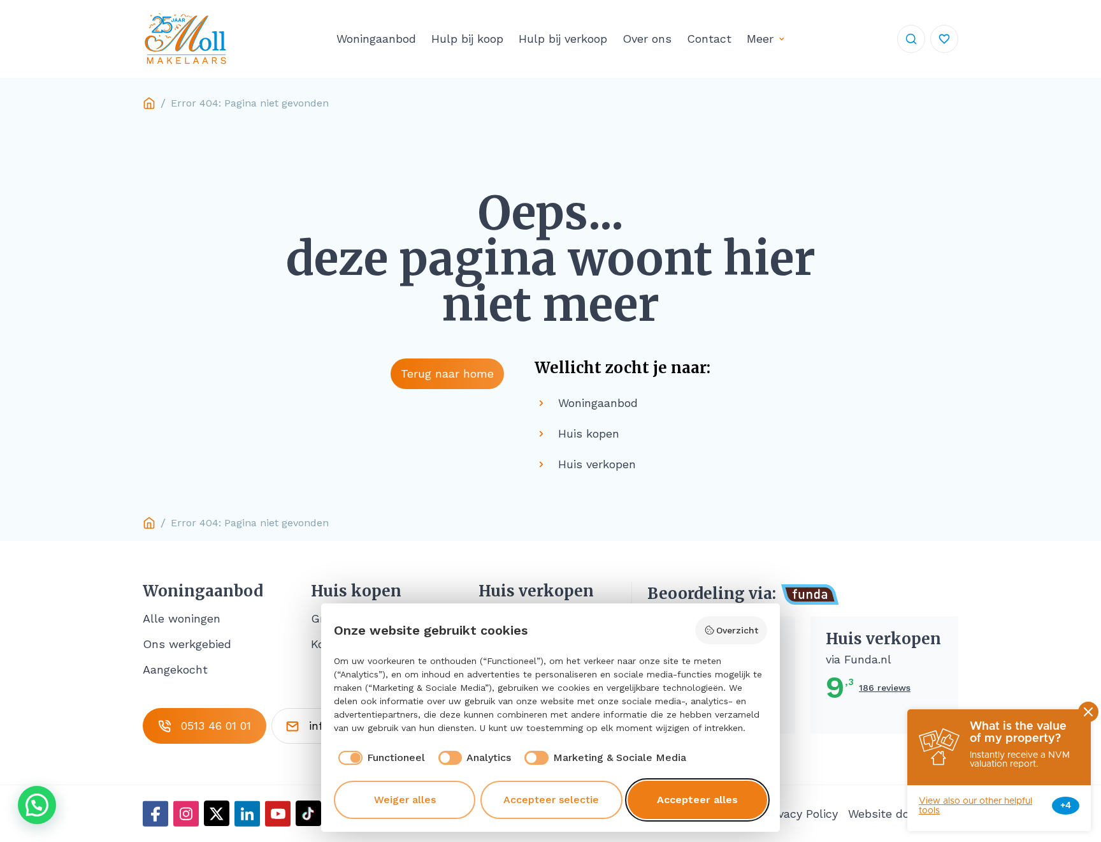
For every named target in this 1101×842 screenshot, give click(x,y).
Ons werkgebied (187, 644)
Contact (709, 38)
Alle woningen (181, 618)
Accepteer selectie (551, 800)
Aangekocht (175, 669)
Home (149, 103)
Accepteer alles (697, 800)
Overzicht (737, 630)
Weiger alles (405, 800)
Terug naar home (447, 373)
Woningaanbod (376, 38)
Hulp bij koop (467, 38)
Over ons (647, 38)
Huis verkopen (536, 591)
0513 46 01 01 (216, 725)
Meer (760, 38)
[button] (37, 805)
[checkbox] (379, 757)
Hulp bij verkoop (563, 38)
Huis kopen (356, 591)
